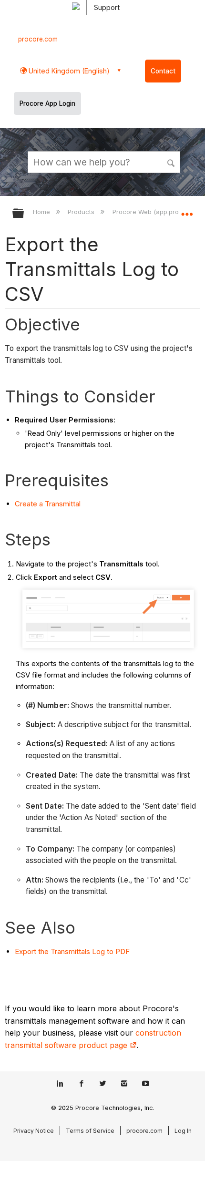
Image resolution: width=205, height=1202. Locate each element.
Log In (183, 1130)
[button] (172, 162)
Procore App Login (47, 103)
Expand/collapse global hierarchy (24, 214)
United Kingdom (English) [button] (68, 71)
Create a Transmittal (48, 503)
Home (42, 212)
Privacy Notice (33, 1130)
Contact (163, 71)
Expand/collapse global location (187, 210)
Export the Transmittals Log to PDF (72, 951)
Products (82, 212)
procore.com (38, 39)
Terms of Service (90, 1130)
